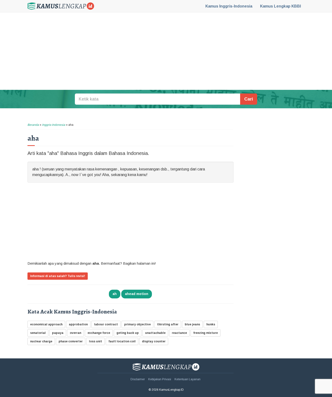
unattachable (155, 333)
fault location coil (122, 341)
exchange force (98, 333)
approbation (78, 324)
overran (75, 333)
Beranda (33, 125)
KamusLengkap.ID (60, 6)
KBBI (280, 6)
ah (115, 294)
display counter (154, 341)
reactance (179, 333)
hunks (210, 324)
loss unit (95, 341)
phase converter (71, 341)
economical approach (46, 324)
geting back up (127, 333)
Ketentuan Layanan (188, 379)
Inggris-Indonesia (228, 6)
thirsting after (167, 324)
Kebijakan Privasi (159, 379)
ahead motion (136, 294)
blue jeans (192, 324)
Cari (248, 99)
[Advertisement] (166, 51)
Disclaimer (138, 379)
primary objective (137, 324)
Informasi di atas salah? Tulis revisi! (57, 276)
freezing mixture (205, 333)
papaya (57, 333)
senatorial (38, 333)
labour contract (106, 324)
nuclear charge (41, 341)
